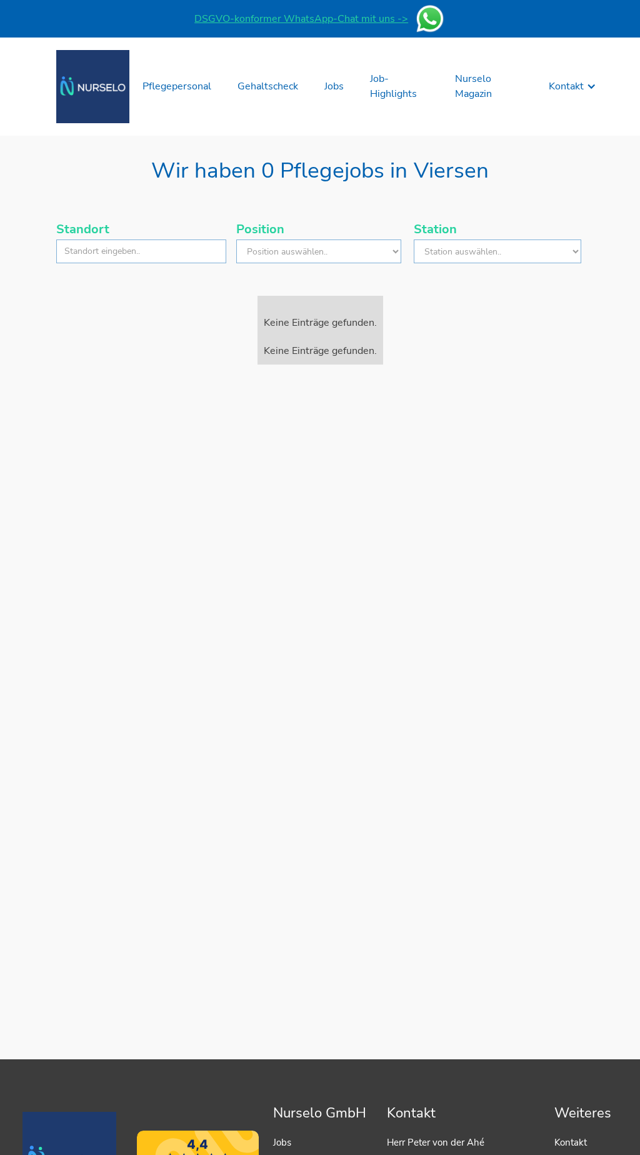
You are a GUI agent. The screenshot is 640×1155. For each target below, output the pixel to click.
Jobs (282, 1142)
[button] (572, 86)
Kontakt (570, 1142)
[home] (92, 86)
